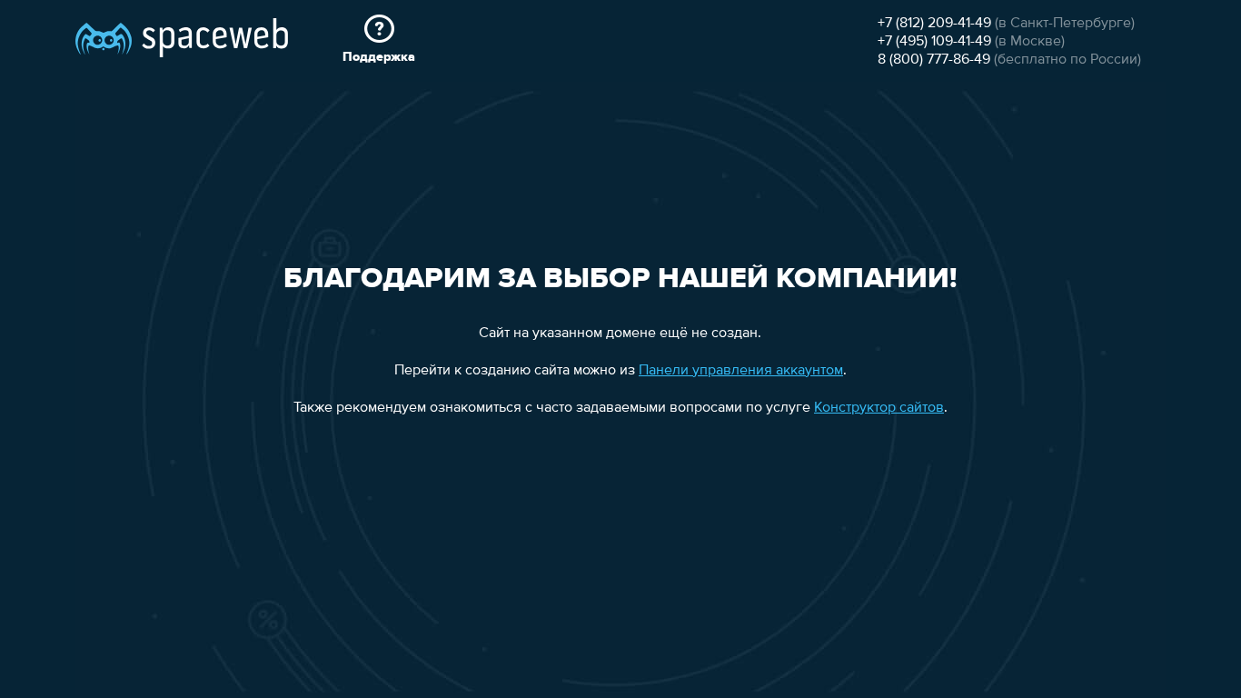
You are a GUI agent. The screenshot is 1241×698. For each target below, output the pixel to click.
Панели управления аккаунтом (741, 371)
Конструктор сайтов (879, 408)
